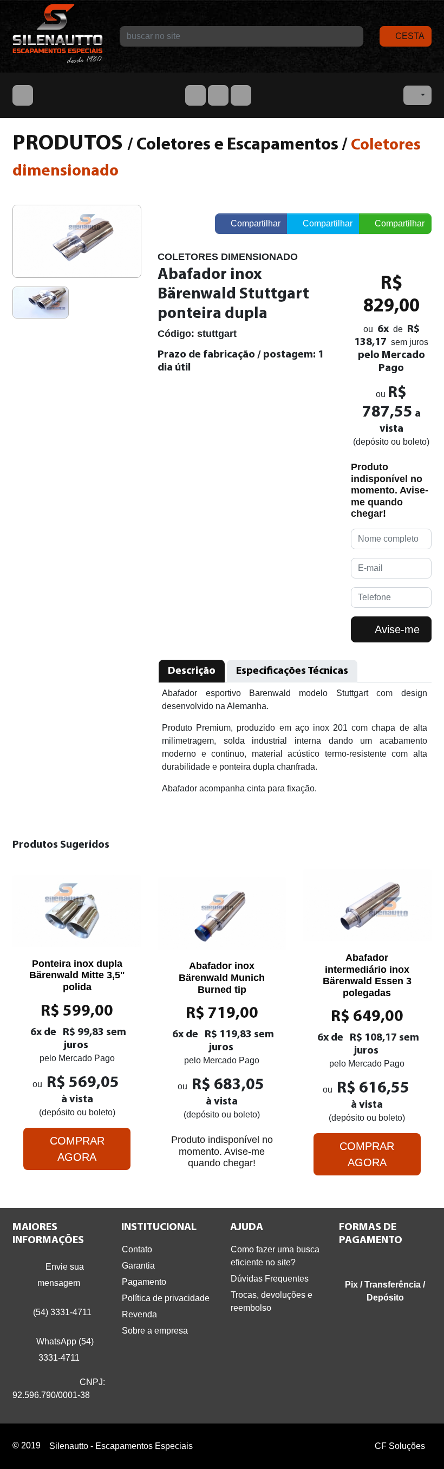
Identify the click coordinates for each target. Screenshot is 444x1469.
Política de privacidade (166, 1298)
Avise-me (396, 629)
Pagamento (144, 1281)
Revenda (139, 1314)
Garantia (138, 1265)
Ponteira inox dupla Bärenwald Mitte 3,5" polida (77, 975)
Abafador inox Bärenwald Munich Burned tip (222, 977)
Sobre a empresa (155, 1330)
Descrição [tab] (192, 671)
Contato (137, 1249)
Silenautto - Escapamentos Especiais (57, 36)
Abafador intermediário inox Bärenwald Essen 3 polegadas (367, 975)
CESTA (409, 36)
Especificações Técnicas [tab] (292, 671)
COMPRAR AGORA (77, 1149)
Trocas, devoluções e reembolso (271, 1301)
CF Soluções (400, 1446)
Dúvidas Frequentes (270, 1278)
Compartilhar (254, 223)
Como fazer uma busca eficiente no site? (275, 1256)
